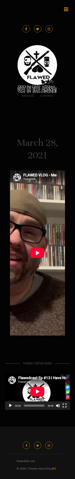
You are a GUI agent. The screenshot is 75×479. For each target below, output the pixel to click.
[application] (37, 391)
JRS (54, 468)
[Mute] (58, 406)
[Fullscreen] (64, 406)
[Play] (10, 406)
